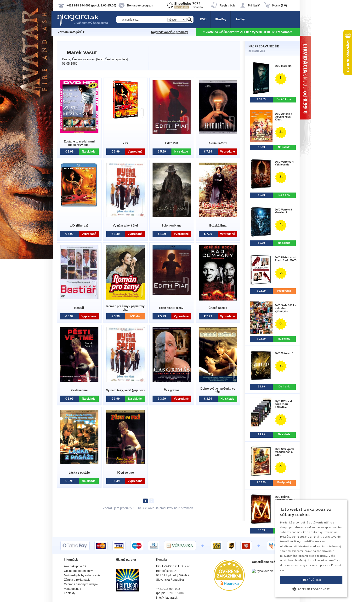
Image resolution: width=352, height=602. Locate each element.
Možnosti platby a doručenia (82, 575)
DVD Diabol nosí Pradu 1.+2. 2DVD (285, 259)
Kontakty (69, 593)
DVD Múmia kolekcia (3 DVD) (285, 498)
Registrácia (227, 5)
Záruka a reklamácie (77, 579)
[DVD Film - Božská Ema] (218, 216)
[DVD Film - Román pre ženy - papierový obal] (125, 298)
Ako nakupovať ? (75, 566)
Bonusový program (140, 5)
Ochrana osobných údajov (81, 584)
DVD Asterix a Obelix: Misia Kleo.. (283, 116)
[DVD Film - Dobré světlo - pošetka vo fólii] (218, 381)
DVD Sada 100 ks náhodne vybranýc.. (285, 308)
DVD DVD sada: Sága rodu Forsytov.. (284, 404)
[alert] (311, 548)
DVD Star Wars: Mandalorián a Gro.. (284, 452)
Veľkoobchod (72, 589)
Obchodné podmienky (78, 571)
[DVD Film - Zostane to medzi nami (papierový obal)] (79, 132)
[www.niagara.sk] (83, 25)
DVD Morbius (283, 65)
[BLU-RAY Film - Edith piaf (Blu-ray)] (172, 293)
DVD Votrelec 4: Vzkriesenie (284, 163)
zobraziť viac (257, 50)
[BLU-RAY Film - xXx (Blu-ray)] (79, 206)
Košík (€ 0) (279, 5)
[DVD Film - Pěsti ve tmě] (79, 380)
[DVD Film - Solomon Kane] (172, 216)
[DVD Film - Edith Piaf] (172, 133)
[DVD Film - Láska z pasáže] (79, 463)
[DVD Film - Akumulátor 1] (218, 133)
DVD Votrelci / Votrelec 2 (283, 211)
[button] (311, 589)
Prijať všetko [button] (311, 580)
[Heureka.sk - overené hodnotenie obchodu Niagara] (229, 589)
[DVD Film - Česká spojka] (218, 299)
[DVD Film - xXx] (125, 117)
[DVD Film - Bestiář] (79, 298)
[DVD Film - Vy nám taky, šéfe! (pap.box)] (125, 381)
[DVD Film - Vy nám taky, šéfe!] (125, 215)
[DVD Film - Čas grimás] (172, 381)
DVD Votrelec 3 (284, 353)
